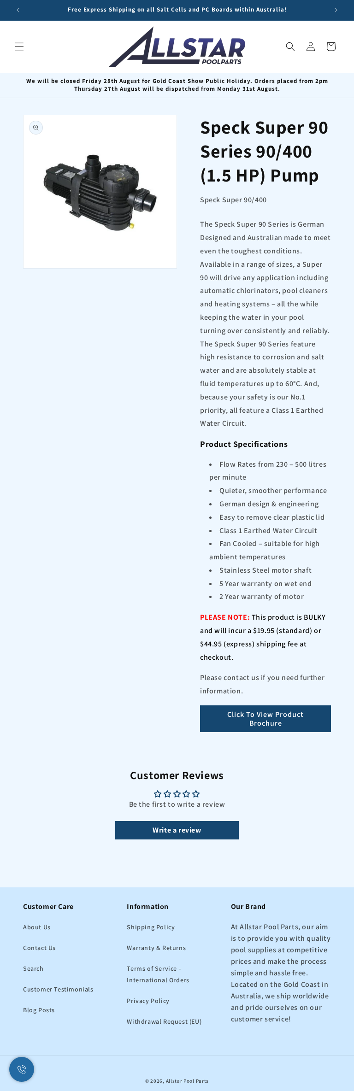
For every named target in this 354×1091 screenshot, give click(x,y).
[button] (19, 46)
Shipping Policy (151, 927)
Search (33, 968)
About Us (37, 927)
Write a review (177, 830)
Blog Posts (39, 1010)
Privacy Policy (148, 1001)
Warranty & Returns (156, 948)
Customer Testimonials (58, 989)
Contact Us (39, 948)
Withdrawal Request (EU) (164, 1021)
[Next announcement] (336, 10)
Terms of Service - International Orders (158, 974)
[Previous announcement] (18, 10)
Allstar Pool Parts (187, 1081)
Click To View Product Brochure (265, 719)
